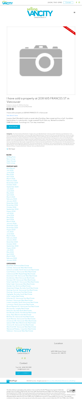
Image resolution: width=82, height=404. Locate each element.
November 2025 (12, 183)
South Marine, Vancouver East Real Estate (52, 143)
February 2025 (12, 199)
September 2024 (12, 209)
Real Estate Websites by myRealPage (65, 381)
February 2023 (12, 238)
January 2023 (11, 240)
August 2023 (11, 229)
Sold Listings (11, 163)
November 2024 (12, 205)
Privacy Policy (51, 381)
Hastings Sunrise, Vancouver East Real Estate (22, 290)
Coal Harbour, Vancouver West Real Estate (21, 272)
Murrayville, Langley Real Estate (27, 142)
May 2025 (10, 193)
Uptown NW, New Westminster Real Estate (25, 144)
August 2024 (11, 211)
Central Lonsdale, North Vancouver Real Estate (58, 133)
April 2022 (10, 254)
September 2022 (12, 246)
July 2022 (10, 250)
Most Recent (11, 168)
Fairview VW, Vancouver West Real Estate (27, 136)
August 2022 (11, 248)
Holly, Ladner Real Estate (48, 139)
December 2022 (12, 242)
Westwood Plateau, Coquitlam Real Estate (16, 146)
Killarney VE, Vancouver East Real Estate (64, 139)
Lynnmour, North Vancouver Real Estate (56, 140)
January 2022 (11, 260)
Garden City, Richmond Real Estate (19, 286)
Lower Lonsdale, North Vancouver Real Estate (35, 140)
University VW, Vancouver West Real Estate (21, 321)
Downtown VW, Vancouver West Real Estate (55, 135)
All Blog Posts (11, 157)
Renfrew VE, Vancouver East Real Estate (33, 143)
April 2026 (10, 176)
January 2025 (11, 201)
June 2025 (10, 191)
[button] (76, 2)
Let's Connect (23, 373)
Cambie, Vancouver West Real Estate (38, 133)
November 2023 (12, 227)
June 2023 (10, 234)
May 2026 (10, 174)
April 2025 (10, 195)
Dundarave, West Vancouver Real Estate (21, 278)
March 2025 (11, 197)
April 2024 (10, 219)
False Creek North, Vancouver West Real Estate (48, 136)
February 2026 (12, 180)
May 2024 (10, 217)
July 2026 (10, 170)
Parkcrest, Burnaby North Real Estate (44, 142)
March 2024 (11, 221)
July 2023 (10, 232)
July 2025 (10, 189)
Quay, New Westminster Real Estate (15, 143)
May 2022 (10, 252)
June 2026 (10, 172)
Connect (68, 2)
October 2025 (11, 185)
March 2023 (11, 236)
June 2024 (10, 215)
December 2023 (12, 225)
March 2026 (11, 178)
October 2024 (11, 207)
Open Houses (11, 161)
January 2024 (11, 223)
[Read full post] (41, 61)
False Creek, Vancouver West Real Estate (21, 284)
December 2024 (12, 203)
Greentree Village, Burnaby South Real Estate (22, 288)
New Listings (11, 159)
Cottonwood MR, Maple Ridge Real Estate (34, 135)
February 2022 (12, 258)
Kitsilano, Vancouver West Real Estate (15, 140)
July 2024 (10, 213)
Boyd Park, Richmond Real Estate (21, 133)
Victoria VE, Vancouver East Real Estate (44, 144)
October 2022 (11, 244)
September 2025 (12, 187)
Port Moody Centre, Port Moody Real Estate (63, 142)
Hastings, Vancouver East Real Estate (22, 106)
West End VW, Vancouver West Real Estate (64, 144)
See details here (12, 115)
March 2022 (11, 256)
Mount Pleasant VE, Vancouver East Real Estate (23, 306)
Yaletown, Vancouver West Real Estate (35, 146)
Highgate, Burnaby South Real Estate (33, 139)
